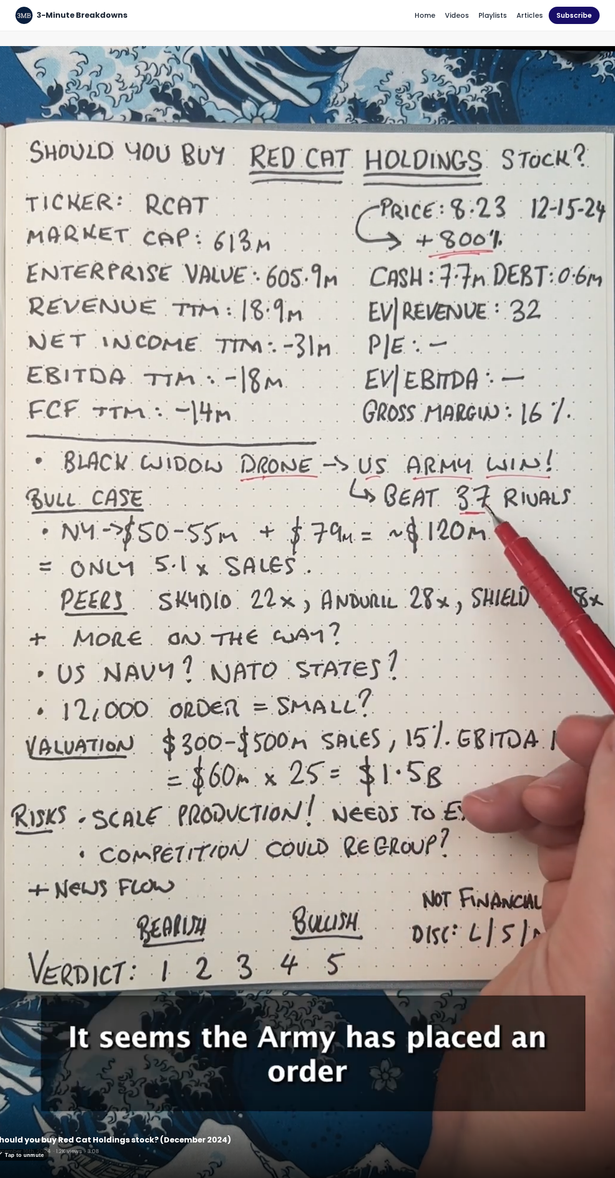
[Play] (307, 616)
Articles (530, 15)
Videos (457, 15)
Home (425, 15)
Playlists (493, 15)
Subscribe (574, 15)
